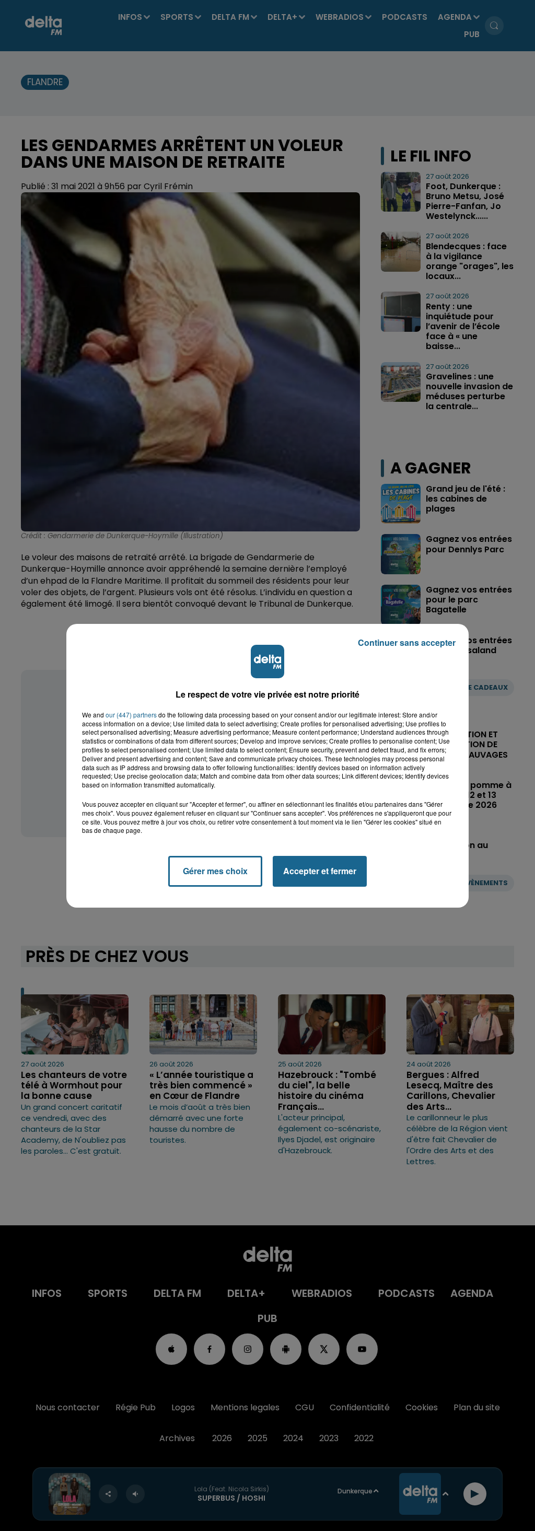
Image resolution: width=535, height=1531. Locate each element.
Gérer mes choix (215, 871)
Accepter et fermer (319, 871)
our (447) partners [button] (131, 715)
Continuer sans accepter (407, 642)
